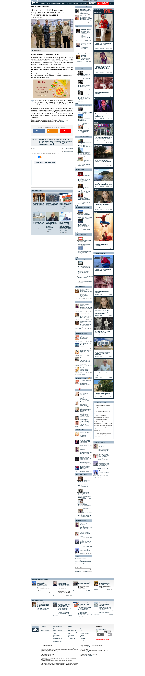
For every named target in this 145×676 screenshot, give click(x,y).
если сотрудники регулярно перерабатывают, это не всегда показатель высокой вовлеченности (85, 396)
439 (89, 355)
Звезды (96, 98)
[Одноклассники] (41, 157)
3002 (88, 298)
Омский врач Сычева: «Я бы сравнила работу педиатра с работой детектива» (102, 206)
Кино (95, 212)
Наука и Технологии (57, 638)
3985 (88, 546)
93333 (70, 615)
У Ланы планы (80, 68)
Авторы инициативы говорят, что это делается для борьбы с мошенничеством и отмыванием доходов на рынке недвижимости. (65, 611)
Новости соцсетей (99, 253)
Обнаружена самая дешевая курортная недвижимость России (103, 183)
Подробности (80, 429)
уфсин (40, 153)
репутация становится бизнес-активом (85, 418)
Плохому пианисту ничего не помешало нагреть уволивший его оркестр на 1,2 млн (85, 315)
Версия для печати (68, 151)
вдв (44, 153)
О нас (42, 628)
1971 (108, 165)
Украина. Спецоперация (43, 6)
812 (88, 365)
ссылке (62, 121)
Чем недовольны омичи (83, 136)
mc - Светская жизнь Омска (90, 0)
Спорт (69, 3)
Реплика (78, 26)
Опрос (81, 630)
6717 (88, 553)
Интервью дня (80, 169)
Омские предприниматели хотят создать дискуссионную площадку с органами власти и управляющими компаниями (86, 361)
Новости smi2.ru (79, 331)
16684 (88, 328)
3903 (88, 400)
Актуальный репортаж (82, 207)
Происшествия (75, 3)
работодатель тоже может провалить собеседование (85, 404)
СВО (58, 153)
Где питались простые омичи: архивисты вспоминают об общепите (102, 92)
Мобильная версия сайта (102, 639)
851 (88, 311)
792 (108, 118)
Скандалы (78, 302)
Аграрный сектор (81, 378)
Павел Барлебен (84, 421)
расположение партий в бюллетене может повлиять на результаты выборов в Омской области (85, 412)
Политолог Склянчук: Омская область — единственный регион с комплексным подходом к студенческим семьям (64, 584)
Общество (83, 3)
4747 (89, 590)
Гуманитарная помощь (50, 153)
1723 (108, 142)
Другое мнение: (78, 567)
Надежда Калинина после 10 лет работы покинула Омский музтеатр (85, 534)
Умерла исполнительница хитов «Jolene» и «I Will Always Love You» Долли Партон (103, 435)
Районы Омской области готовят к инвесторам (84, 603)
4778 (88, 537)
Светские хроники (81, 520)
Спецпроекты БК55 (81, 474)
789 (88, 445)
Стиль (54, 640)
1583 (88, 463)
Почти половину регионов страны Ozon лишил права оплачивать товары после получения (103, 139)
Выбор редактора (37, 190)
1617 (108, 48)
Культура (64, 3)
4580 (88, 420)
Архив (77, 63)
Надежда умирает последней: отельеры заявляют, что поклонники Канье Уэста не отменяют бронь (102, 68)
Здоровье (96, 189)
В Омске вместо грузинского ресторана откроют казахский (104, 583)
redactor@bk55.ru (87, 646)
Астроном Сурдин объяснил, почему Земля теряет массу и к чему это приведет (103, 407)
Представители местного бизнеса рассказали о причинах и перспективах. (44, 610)
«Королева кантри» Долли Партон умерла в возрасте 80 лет (103, 412)
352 (88, 341)
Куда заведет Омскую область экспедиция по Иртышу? (104, 604)
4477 (109, 589)
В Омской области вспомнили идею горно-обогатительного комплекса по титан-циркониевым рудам (85, 460)
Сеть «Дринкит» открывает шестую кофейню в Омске (84, 369)
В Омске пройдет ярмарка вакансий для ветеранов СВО (55, 141)
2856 (108, 186)
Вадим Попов (83, 408)
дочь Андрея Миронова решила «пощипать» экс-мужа (85, 326)
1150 (108, 209)
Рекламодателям (45, 630)
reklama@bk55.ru (88, 655)
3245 (88, 415)
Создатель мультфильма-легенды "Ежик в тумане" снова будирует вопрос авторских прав (85, 543)
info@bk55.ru (87, 651)
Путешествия (97, 12)
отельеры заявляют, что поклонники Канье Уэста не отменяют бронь (86, 309)
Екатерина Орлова (84, 416)
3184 (88, 406)
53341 (50, 612)
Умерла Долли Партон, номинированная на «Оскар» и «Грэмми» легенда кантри (101, 417)
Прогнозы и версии (81, 259)
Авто (69, 628)
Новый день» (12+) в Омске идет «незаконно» (84, 353)
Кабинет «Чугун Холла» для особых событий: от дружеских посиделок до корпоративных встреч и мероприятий (86, 18)
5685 (68, 595)
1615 (88, 471)
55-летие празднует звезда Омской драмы (85, 549)
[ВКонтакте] (39, 157)
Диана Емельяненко (85, 401)
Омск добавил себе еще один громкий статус (84, 424)
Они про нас (83, 628)
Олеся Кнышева (84, 392)
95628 (90, 14)
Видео (69, 633)
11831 (87, 425)
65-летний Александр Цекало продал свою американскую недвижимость (85, 442)
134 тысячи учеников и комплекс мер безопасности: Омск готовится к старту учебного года (42, 584)
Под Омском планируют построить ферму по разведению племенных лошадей (85, 337)
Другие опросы (78, 571)
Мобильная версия (92, 3)
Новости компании (57, 641)
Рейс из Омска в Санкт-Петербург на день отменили (85, 345)
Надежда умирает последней (84, 305)
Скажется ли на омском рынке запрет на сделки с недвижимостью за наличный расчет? (64, 604)
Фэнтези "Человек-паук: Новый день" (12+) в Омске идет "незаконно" (103, 244)
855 (108, 72)
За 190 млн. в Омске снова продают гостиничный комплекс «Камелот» (103, 161)
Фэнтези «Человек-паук (85, 350)
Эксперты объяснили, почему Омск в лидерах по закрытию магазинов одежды (43, 604)
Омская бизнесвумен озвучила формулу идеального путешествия (85, 468)
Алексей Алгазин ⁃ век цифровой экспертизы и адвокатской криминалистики (85, 11)
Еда (95, 76)
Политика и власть (45, 3)
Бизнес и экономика (56, 3)
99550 (111, 614)
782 (88, 372)
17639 (90, 22)
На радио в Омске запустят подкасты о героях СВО (54, 139)
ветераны (36, 153)
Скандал (96, 51)
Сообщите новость (105, 3)
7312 (88, 319)
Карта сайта (44, 632)
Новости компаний (81, 7)
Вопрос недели (80, 286)
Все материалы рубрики (80, 374)
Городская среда (81, 234)
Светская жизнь (98, 9)
